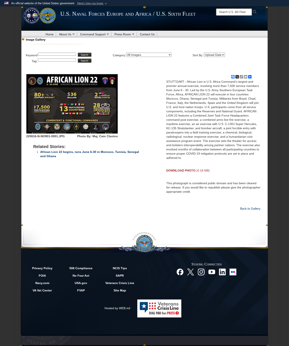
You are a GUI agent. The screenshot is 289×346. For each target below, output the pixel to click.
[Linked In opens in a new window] (222, 271)
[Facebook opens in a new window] (180, 271)
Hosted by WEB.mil (117, 308)
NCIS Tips (120, 268)
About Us (65, 34)
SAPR (120, 275)
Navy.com (42, 283)
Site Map (120, 290)
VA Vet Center (42, 290)
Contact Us (147, 34)
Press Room (122, 34)
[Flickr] (233, 271)
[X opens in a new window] (190, 271)
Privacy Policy (42, 268)
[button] (92, 3)
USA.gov (81, 283)
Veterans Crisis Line (119, 283)
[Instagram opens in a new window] (201, 271)
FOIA (42, 275)
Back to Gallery (250, 208)
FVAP (81, 290)
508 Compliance (80, 268)
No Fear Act (81, 275)
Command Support (93, 34)
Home (49, 34)
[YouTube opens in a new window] (211, 271)
